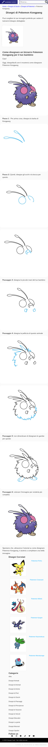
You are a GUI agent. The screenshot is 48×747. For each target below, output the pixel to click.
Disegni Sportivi (14, 730)
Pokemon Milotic (36, 599)
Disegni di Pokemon (28, 6)
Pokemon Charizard (36, 580)
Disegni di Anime (14, 689)
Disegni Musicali (14, 726)
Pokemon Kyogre (36, 618)
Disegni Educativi (14, 718)
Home (4, 6)
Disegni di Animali (15, 685)
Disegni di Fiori (14, 693)
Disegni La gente (14, 722)
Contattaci (18, 744)
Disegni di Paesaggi (15, 701)
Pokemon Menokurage (36, 655)
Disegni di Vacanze (15, 710)
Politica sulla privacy (41, 744)
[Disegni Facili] (9, 2)
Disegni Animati (14, 681)
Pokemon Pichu (36, 561)
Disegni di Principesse (16, 706)
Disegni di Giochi (14, 6)
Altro (10, 676)
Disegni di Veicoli (14, 714)
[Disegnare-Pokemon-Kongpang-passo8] (12, 35)
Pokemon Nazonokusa (36, 637)
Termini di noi (28, 744)
